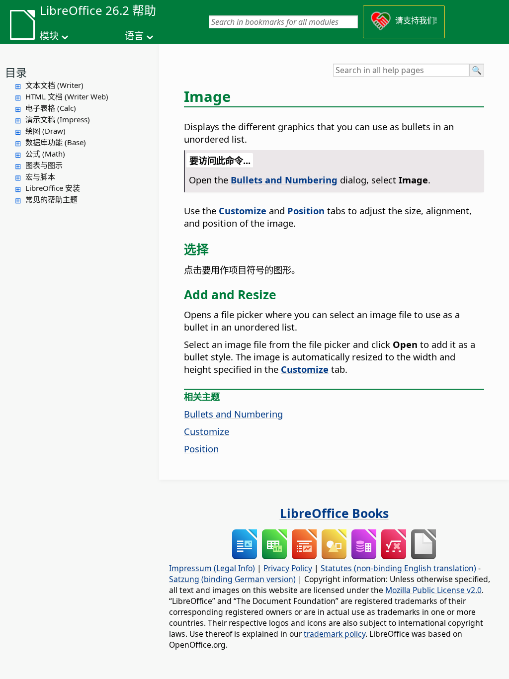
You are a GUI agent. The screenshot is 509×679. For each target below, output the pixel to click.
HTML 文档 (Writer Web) (66, 96)
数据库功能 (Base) (55, 142)
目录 (16, 72)
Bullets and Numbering (233, 414)
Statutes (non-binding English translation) (398, 568)
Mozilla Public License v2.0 (433, 590)
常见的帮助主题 (51, 199)
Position (201, 448)
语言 (134, 35)
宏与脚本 (40, 176)
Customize (206, 431)
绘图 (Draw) (45, 131)
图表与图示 (44, 165)
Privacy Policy (287, 568)
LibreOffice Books (334, 513)
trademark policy (334, 633)
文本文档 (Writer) (54, 85)
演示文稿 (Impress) (57, 119)
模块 (49, 35)
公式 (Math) (45, 154)
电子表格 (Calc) (50, 108)
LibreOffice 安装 (52, 188)
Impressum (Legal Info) (212, 568)
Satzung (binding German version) (232, 579)
